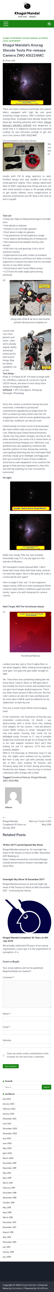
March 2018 (8, 1217)
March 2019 (8, 1183)
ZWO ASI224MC (11, 780)
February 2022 (9, 1109)
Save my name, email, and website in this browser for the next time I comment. (27, 1055)
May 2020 (7, 1148)
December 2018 (9, 1193)
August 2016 (8, 1232)
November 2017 (9, 1227)
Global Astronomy (12, 38)
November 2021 (9, 1118)
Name (7, 1013)
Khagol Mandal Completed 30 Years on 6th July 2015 (25, 939)
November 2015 (9, 1242)
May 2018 (7, 1207)
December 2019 (9, 1163)
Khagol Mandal (27, 13)
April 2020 (7, 1153)
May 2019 (7, 1173)
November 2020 (10, 1133)
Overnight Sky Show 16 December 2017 (23, 879)
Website (7, 1040)
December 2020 (10, 1128)
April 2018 (7, 1212)
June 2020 (7, 1143)
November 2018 (9, 1197)
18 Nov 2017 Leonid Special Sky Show (23, 844)
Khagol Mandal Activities (35, 38)
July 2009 (7, 1257)
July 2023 (7, 1099)
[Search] (49, 24)
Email (6, 1027)
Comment (8, 977)
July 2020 (7, 1138)
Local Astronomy (11, 41)
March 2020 (8, 1158)
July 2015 (6, 1247)
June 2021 (7, 1123)
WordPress (42, 1288)
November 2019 (9, 1168)
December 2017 (9, 1222)
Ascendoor (17, 1288)
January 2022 (8, 1114)
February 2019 (9, 1188)
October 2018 (8, 1202)
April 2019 (7, 1178)
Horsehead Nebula (20, 777)
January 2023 (8, 1104)
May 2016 (7, 1237)
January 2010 (8, 1252)
